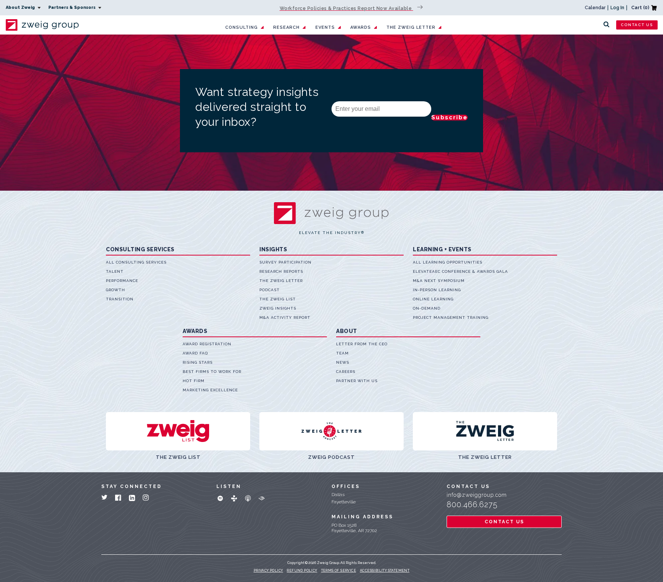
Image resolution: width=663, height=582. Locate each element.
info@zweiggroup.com (477, 495)
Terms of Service (338, 570)
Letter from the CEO (362, 344)
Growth (115, 290)
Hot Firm (194, 381)
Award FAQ (195, 353)
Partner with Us (357, 381)
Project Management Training (450, 317)
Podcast (269, 290)
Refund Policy (302, 570)
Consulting (241, 27)
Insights (273, 249)
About (346, 331)
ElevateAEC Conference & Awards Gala (460, 271)
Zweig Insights (277, 308)
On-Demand (426, 308)
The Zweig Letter (410, 27)
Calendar (595, 7)
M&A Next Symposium (439, 281)
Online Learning (433, 299)
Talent (115, 271)
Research (286, 27)
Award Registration (207, 344)
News (342, 362)
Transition (120, 299)
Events (325, 27)
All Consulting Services (136, 262)
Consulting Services (140, 249)
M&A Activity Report (284, 317)
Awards (360, 27)
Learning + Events (442, 249)
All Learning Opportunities (447, 262)
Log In (617, 7)
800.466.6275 (472, 504)
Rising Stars (198, 362)
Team (342, 353)
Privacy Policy (268, 570)
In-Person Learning (437, 290)
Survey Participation (285, 262)
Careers (345, 371)
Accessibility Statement (384, 570)
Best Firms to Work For (212, 371)
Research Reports (281, 271)
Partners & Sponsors (72, 7)
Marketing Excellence (210, 390)
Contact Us (637, 25)
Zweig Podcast (331, 457)
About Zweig (21, 7)
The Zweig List (277, 299)
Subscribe (449, 117)
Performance (122, 281)
